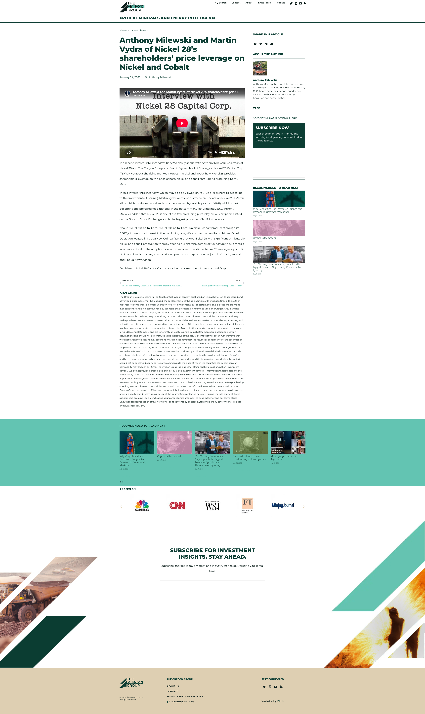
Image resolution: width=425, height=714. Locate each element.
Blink (280, 701)
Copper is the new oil (265, 237)
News (123, 30)
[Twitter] (291, 3)
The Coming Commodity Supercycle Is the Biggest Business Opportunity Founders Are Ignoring (277, 267)
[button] (255, 44)
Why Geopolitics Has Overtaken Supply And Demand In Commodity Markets (277, 210)
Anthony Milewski (265, 117)
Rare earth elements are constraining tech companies (249, 457)
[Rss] (305, 3)
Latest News (138, 30)
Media (293, 117)
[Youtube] (300, 3)
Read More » (128, 476)
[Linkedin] (296, 3)
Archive (283, 117)
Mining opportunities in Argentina (284, 457)
